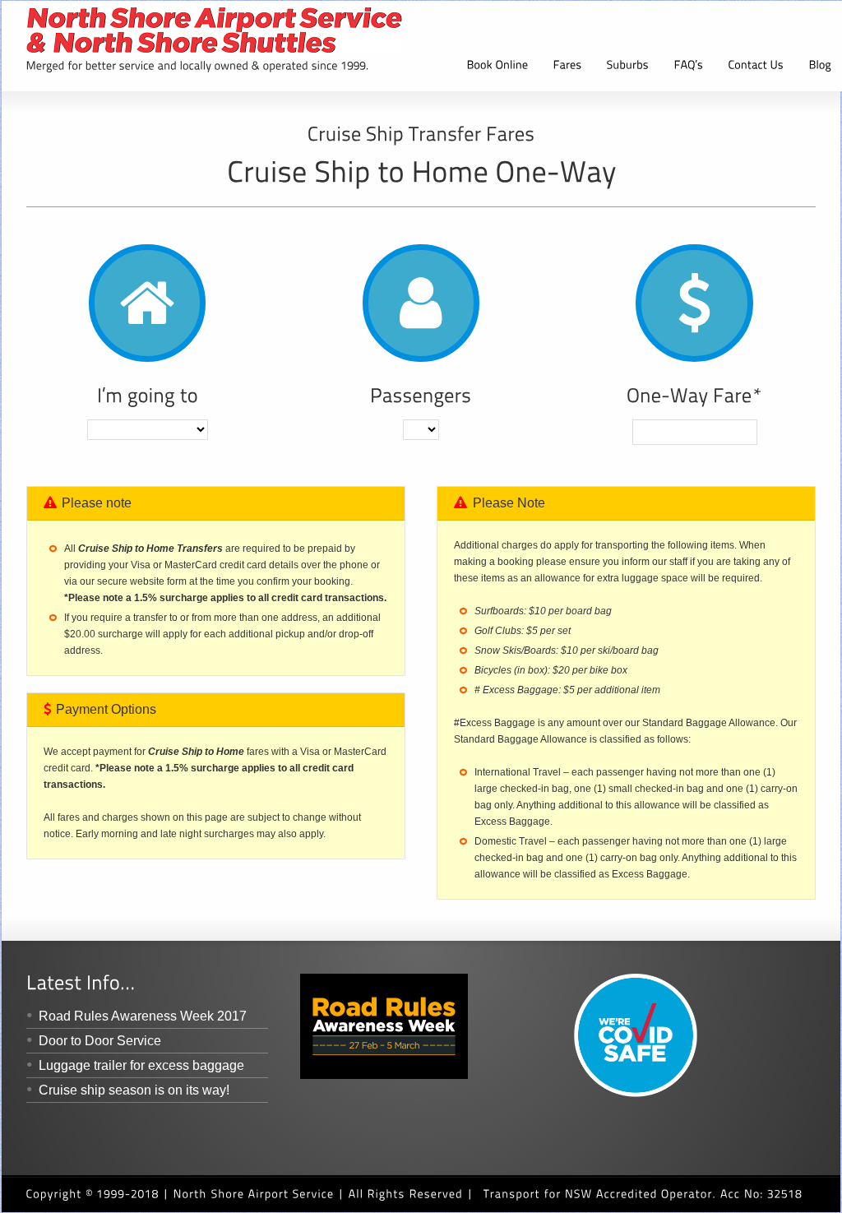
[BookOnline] (498, 66)
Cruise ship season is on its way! (134, 1090)
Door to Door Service (100, 1041)
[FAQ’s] (689, 66)
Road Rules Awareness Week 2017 (143, 1016)
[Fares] (567, 66)
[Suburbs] (628, 66)
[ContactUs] (756, 66)
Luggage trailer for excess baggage (141, 1065)
